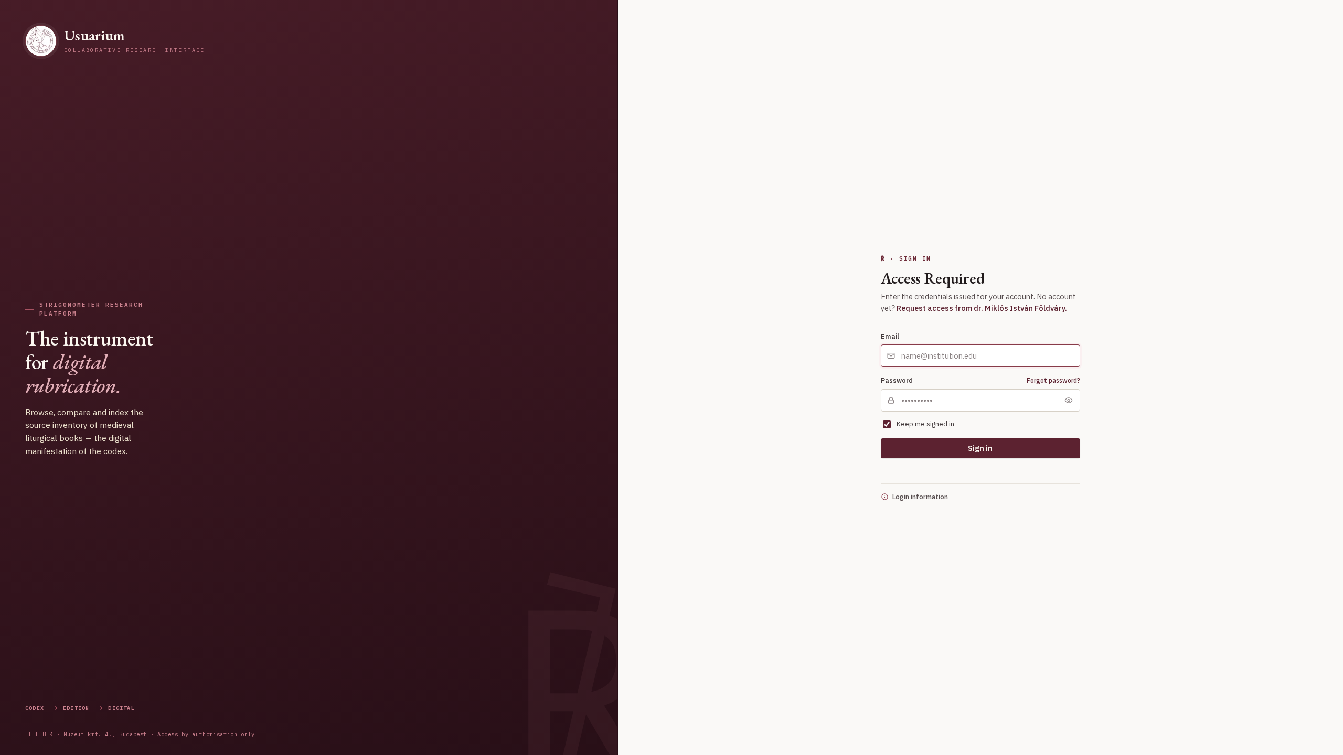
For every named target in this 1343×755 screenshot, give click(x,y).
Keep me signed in (925, 423)
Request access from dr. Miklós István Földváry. (982, 308)
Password (897, 380)
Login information (920, 496)
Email (890, 336)
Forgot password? (1053, 380)
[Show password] (1068, 400)
